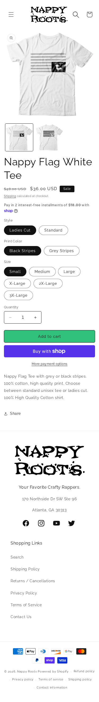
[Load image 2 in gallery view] (49, 137)
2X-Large (48, 283)
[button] (11, 14)
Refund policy (84, 671)
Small (15, 272)
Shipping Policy (25, 569)
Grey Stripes (61, 251)
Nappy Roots (27, 671)
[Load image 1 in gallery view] (19, 137)
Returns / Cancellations (33, 581)
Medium (42, 272)
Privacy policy (23, 679)
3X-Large (18, 295)
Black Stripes (23, 251)
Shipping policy (80, 679)
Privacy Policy (24, 593)
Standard (53, 230)
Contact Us (21, 617)
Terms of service (51, 679)
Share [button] (15, 413)
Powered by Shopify (53, 671)
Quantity (11, 307)
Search (17, 557)
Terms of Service (26, 605)
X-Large (17, 283)
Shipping (10, 196)
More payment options (50, 364)
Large (69, 272)
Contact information (52, 687)
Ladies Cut (20, 230)
